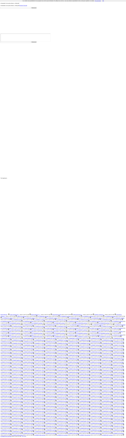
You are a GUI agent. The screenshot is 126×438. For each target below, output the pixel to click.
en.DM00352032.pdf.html (118, 406)
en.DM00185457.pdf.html (17, 377)
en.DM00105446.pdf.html (28, 355)
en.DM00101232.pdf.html (118, 348)
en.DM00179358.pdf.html (28, 375)
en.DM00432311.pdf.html (95, 419)
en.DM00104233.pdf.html (17, 353)
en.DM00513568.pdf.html (95, 433)
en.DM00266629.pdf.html (118, 399)
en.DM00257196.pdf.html (118, 396)
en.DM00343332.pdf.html (118, 402)
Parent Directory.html (56, 314)
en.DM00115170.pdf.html (84, 363)
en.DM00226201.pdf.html (51, 385)
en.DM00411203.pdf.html (17, 414)
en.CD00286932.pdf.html (59, 333)
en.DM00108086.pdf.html (84, 357)
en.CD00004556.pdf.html (7, 318)
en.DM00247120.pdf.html (28, 392)
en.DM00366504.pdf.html (84, 411)
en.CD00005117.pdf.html (39, 319)
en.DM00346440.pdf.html (6, 406)
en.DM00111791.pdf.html (62, 360)
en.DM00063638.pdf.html (96, 341)
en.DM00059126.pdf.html (96, 338)
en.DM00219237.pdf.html (118, 382)
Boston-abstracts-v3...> (36, 314)
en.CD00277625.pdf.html (59, 329)
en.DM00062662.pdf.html (107, 340)
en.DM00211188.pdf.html (118, 379)
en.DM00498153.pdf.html (51, 430)
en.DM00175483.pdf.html (84, 374)
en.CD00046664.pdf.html (106, 319)
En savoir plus (98, 0)
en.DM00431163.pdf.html (50, 419)
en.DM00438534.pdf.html (62, 421)
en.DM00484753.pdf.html (107, 424)
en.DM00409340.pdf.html (96, 413)
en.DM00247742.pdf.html (96, 392)
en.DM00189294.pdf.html (28, 379)
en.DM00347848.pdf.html (51, 406)
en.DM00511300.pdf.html (73, 433)
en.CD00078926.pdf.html (81, 323)
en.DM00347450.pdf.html (28, 406)
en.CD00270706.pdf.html (72, 328)
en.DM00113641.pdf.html (84, 360)
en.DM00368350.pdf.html (28, 413)
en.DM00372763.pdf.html (73, 413)
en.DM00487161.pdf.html (118, 426)
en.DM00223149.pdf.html (107, 384)
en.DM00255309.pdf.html (51, 396)
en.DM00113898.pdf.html (28, 362)
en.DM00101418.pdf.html (17, 350)
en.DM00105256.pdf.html (6, 355)
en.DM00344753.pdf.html (39, 404)
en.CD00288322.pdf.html (81, 333)
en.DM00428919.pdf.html (6, 419)
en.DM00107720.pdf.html (62, 357)
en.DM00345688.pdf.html (62, 404)
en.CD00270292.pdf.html (28, 328)
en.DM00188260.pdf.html (84, 377)
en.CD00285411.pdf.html (117, 331)
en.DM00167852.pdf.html (28, 372)
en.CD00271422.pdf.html (95, 328)
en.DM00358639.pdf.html (6, 409)
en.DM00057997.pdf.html (51, 338)
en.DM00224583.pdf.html (6, 385)
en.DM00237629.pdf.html (118, 389)
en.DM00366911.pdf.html (107, 411)
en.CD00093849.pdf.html (50, 324)
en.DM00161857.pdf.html (39, 370)
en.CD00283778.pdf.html (28, 331)
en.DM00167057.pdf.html (6, 372)
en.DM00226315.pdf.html (73, 385)
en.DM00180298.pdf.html (51, 375)
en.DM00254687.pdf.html (6, 396)
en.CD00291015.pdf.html (72, 335)
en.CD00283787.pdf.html (72, 331)
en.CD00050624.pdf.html (28, 321)
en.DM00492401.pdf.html (62, 428)
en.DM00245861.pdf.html (6, 392)
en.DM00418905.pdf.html (73, 416)
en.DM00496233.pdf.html (6, 430)
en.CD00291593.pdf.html (117, 335)
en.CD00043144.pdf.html (84, 319)
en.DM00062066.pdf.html (39, 340)
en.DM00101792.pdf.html (39, 350)
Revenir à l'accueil (23, 5)
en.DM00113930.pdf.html (73, 362)
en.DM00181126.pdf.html (96, 375)
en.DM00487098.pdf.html (96, 426)
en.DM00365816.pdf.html (39, 411)
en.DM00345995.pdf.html (84, 404)
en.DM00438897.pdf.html (84, 421)
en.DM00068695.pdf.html (84, 343)
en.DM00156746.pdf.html (51, 368)
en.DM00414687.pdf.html (84, 414)
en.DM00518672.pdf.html (107, 435)
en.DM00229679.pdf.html (39, 387)
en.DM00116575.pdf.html (73, 365)
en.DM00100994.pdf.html (73, 348)
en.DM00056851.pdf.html (6, 338)
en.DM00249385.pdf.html (39, 394)
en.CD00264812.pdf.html (62, 326)
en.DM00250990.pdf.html (84, 394)
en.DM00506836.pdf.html (62, 431)
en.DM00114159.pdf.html (118, 362)
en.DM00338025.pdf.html (28, 402)
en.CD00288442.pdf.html (104, 333)
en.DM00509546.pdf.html (107, 431)
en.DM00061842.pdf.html (118, 338)
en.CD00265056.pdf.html (84, 326)
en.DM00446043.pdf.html (17, 424)
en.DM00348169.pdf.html (96, 406)
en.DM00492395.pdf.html (39, 428)
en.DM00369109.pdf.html (51, 413)
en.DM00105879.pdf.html (73, 355)
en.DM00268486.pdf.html (84, 401)
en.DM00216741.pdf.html (28, 382)
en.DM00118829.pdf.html (84, 367)
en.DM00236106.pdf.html (96, 389)
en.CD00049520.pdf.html (6, 321)
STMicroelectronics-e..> (78, 314)
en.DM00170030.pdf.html (96, 372)
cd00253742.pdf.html (21, 316)
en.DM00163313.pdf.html (84, 370)
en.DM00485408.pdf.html (6, 426)
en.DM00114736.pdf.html (39, 363)
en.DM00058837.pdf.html (73, 338)
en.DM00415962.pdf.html (6, 416)
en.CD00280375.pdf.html (81, 329)
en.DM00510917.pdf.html (6, 433)
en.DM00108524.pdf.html (73, 358)
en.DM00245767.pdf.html (107, 391)
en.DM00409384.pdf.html (118, 413)
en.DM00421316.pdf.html (118, 416)
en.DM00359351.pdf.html (28, 409)
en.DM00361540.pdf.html (73, 409)
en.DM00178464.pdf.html (6, 375)
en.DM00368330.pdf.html (6, 413)
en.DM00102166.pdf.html (84, 350)
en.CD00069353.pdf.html (37, 323)
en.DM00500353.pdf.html (96, 430)
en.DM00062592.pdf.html (84, 340)
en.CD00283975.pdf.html (95, 331)
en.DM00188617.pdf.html (6, 379)
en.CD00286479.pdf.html (14, 333)
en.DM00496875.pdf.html (28, 430)
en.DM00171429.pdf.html (118, 372)
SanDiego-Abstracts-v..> (99, 314)
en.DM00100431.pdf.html (51, 348)
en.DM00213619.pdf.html (84, 380)
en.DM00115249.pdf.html (107, 363)
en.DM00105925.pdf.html (96, 355)
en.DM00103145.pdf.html (51, 352)
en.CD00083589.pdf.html (104, 323)
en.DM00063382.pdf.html (51, 341)
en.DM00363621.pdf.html (118, 409)
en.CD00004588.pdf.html (74, 318)
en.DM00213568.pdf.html (62, 380)
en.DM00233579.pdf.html (51, 389)
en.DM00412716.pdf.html (62, 414)
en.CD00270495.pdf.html (50, 328)
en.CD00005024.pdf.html (17, 319)
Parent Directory (4, 314)
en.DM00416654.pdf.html (28, 416)
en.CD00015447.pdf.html (61, 319)
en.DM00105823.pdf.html (51, 355)
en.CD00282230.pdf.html (6, 331)
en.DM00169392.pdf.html (73, 372)
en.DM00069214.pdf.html (51, 345)
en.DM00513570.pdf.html (118, 433)
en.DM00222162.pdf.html (84, 384)
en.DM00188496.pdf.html (107, 377)
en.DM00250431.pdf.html (62, 394)
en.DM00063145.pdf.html (6, 341)
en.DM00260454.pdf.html (39, 397)
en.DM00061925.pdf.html (17, 340)
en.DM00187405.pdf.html (62, 377)
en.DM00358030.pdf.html (62, 408)
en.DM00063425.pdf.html (73, 341)
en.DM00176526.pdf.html (107, 374)
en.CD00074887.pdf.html (59, 323)
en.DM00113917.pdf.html (50, 362)
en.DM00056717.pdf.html (82, 336)
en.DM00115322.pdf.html (6, 365)
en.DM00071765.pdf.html (118, 345)
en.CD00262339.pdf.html (17, 326)
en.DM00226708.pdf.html (96, 385)
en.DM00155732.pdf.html (6, 368)
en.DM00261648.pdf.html (62, 397)
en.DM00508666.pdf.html (84, 431)
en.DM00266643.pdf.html (17, 401)
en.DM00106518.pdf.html (39, 357)
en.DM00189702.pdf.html (51, 379)
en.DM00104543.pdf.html (62, 353)
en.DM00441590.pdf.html (107, 421)
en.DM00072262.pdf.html (107, 346)
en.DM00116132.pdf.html (28, 365)
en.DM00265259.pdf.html (96, 399)
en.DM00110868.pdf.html (17, 360)
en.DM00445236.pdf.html (51, 423)
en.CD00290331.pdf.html (50, 335)
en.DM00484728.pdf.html (84, 424)
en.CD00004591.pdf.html (119, 318)
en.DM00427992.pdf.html (62, 418)
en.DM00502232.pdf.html (118, 430)
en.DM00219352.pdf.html (39, 384)
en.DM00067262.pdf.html (62, 343)
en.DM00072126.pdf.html (84, 346)
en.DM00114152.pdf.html (95, 362)
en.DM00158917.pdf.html (96, 368)
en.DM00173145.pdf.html (62, 374)
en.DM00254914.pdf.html (28, 396)
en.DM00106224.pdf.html (17, 357)
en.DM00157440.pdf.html (73, 368)
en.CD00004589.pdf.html (96, 318)
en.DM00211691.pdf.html (17, 380)
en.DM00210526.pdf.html (96, 379)
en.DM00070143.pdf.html (73, 345)
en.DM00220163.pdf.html (62, 384)
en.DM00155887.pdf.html (28, 368)
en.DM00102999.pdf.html (28, 352)
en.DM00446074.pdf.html (39, 424)
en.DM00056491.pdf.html (59, 336)
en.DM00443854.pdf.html (28, 423)
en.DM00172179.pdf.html (17, 374)
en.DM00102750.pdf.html (6, 352)
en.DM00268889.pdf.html (107, 401)
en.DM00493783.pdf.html (107, 428)
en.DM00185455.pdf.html (118, 375)
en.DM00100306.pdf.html (6, 348)
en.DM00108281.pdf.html (6, 358)
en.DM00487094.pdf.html (73, 426)
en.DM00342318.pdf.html (96, 402)
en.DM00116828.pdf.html (95, 365)
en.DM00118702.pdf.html (39, 367)
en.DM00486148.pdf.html (51, 426)
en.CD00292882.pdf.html (14, 336)
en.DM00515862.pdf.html (39, 435)
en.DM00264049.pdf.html (51, 399)
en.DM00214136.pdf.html (107, 380)
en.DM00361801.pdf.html (96, 409)
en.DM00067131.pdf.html (39, 343)
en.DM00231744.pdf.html (6, 389)
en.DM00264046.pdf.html (6, 399)
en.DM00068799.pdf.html (107, 343)
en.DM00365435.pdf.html (17, 411)
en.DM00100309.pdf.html (28, 348)
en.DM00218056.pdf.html (73, 382)
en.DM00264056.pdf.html (73, 399)
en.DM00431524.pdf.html (73, 419)
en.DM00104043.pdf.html (96, 352)
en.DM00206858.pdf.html (73, 379)
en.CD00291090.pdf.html (95, 335)
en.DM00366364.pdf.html (62, 411)
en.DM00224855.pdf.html (28, 385)
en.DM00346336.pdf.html (107, 404)
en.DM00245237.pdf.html (62, 391)
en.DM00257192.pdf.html (96, 396)
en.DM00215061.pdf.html (6, 382)
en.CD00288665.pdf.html (6, 335)
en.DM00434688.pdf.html (118, 419)
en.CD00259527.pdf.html (97, 324)
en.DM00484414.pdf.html (62, 424)
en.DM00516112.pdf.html (62, 435)
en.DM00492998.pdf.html (84, 428)
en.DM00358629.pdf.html (107, 408)
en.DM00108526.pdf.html (96, 358)
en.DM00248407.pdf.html (118, 392)
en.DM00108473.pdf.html (51, 358)
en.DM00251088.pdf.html (107, 394)
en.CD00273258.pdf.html (117, 328)
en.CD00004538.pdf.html (110, 316)
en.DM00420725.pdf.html (96, 416)
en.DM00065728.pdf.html (17, 343)
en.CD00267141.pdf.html (106, 326)
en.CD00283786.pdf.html (50, 331)
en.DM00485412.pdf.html (28, 426)
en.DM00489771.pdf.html (17, 428)
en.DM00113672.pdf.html (107, 360)
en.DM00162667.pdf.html (62, 370)
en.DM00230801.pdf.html (62, 387)
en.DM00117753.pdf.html (17, 367)
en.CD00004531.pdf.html (87, 316)
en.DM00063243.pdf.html (28, 341)
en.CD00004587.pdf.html (52, 318)
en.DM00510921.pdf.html (28, 433)
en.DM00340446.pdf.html (51, 402)
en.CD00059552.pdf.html (95, 321)
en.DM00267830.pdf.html (39, 401)
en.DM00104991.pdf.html (107, 353)
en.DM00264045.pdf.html (107, 397)
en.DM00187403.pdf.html (39, 377)
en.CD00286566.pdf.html (37, 333)
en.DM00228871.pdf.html (17, 387)
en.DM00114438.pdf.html (17, 363)
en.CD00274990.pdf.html (14, 329)
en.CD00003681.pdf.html (43, 316)
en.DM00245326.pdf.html (84, 391)
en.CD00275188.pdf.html (37, 329)
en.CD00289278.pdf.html (28, 335)
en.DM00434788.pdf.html (17, 421)
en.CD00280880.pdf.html (104, 329)
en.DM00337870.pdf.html (6, 402)
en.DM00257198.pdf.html (17, 397)
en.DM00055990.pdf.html (37, 336)
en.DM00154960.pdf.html (107, 367)
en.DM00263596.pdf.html (84, 397)
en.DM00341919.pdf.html (73, 402)
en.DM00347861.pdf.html (73, 406)
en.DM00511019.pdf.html (51, 433)
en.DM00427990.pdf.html (39, 418)
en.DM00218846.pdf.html (96, 382)
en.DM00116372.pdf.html (50, 365)
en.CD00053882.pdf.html (50, 321)
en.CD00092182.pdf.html (6, 324)
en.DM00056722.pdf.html (104, 336)
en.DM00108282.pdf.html (28, 358)
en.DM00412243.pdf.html (39, 414)
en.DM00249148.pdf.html (17, 394)
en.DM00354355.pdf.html (39, 408)
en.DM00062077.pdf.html (62, 340)
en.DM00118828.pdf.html (62, 367)
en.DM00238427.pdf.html (17, 391)
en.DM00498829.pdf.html (73, 430)
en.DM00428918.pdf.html (107, 418)
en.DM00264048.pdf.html (28, 399)
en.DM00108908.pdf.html (118, 358)
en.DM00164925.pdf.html (107, 370)
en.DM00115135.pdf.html (62, 363)
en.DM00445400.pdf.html (96, 423)
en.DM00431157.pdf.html (28, 419)
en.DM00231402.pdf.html (84, 387)
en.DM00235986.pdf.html (73, 389)
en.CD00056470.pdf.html (72, 321)
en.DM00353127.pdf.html (17, 408)
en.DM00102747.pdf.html (107, 350)
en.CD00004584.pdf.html (29, 318)
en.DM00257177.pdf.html (73, 396)
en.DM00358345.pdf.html (84, 408)
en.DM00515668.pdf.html (17, 435)
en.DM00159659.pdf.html (118, 368)
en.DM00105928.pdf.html (118, 355)
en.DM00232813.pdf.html (28, 389)
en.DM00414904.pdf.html (107, 414)
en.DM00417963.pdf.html (51, 416)
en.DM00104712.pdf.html (84, 353)
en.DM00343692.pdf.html (17, 404)
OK (103, 0)
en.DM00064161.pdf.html (118, 341)
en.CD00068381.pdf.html (117, 321)
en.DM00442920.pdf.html (6, 423)
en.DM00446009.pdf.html (118, 423)
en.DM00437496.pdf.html (39, 421)
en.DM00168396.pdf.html (51, 372)
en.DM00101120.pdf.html (96, 348)
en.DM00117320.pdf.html (118, 365)
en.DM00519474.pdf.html (6, 436)
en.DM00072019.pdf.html (62, 346)
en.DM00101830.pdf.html (62, 350)
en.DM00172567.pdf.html (39, 374)
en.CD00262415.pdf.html (39, 326)
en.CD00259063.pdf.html (75, 324)
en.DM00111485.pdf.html (39, 360)
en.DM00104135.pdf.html (118, 352)
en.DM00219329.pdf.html (17, 384)
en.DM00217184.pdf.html (51, 382)
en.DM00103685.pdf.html (73, 352)
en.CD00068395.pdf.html (14, 323)
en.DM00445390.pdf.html (73, 423)
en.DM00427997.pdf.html (84, 418)
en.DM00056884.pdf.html (28, 338)
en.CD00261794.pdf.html (120, 324)
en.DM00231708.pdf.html (107, 387)
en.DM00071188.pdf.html (96, 345)
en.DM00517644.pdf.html (84, 435)
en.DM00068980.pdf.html (28, 345)
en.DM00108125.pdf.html (107, 357)
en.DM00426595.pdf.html (17, 418)
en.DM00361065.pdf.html (51, 409)
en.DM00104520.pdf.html (39, 353)
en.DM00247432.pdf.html (73, 392)
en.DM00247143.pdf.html (51, 392)
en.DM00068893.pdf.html (6, 345)
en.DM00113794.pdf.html (6, 362)
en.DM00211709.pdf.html (39, 380)
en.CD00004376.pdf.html (65, 316)
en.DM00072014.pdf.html (17, 346)
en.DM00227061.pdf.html (118, 385)
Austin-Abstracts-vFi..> (14, 314)
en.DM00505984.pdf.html (39, 431)
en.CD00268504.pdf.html (6, 328)
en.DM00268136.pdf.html (62, 401)
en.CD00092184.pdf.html (28, 324)
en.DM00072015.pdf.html (39, 346)
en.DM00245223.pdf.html (39, 391)
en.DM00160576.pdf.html (17, 370)
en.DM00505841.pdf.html (17, 431)
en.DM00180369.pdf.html (73, 375)
